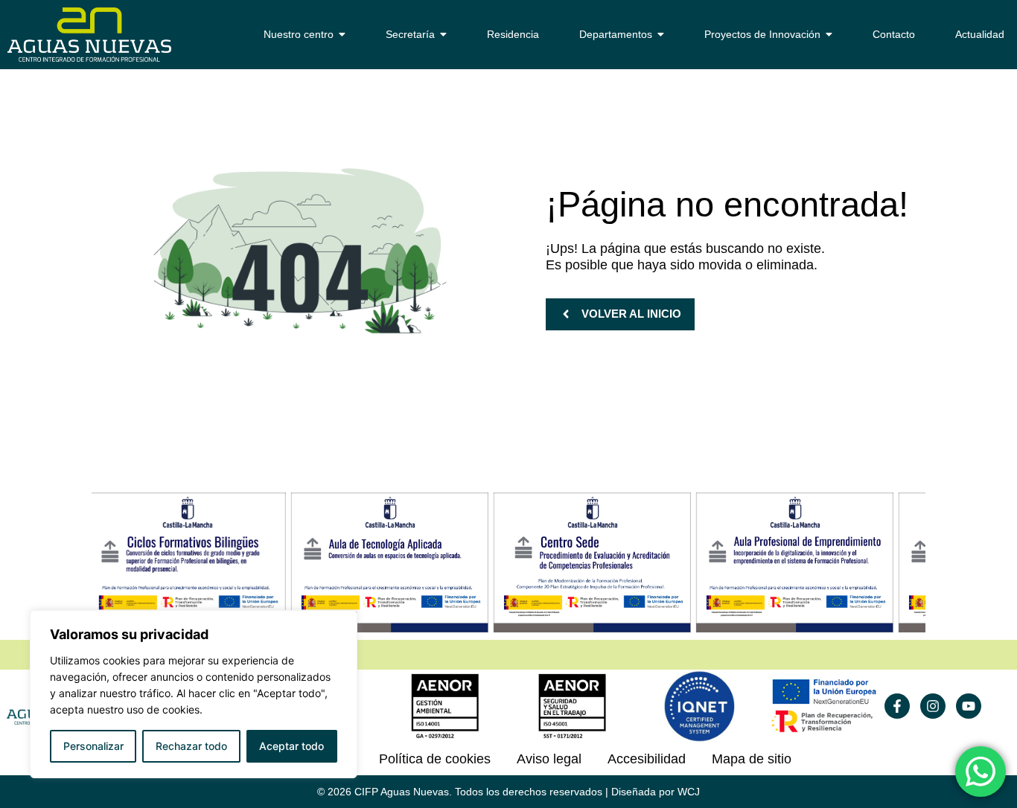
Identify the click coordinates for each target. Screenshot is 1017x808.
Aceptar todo (291, 746)
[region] (193, 694)
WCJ (689, 792)
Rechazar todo (191, 746)
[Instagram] (933, 706)
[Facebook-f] (897, 706)
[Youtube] (968, 706)
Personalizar (93, 746)
